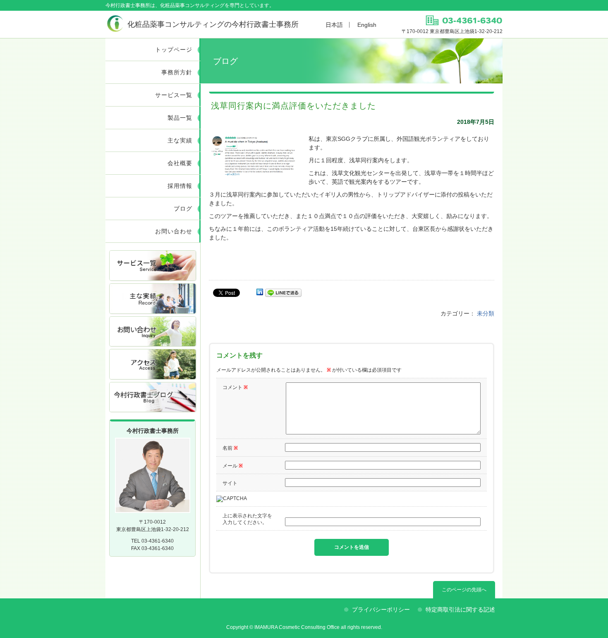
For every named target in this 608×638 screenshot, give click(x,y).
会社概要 (180, 163)
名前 (230, 448)
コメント (235, 387)
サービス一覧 (173, 95)
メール (233, 466)
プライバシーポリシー (381, 609)
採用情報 (180, 186)
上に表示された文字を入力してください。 (247, 519)
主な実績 (180, 140)
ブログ (183, 208)
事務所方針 (176, 72)
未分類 (485, 313)
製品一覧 (180, 117)
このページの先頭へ (464, 590)
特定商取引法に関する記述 (460, 609)
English (366, 24)
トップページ (173, 49)
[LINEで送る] (283, 292)
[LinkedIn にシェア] (259, 292)
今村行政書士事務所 (213, 24)
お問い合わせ (173, 231)
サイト (230, 483)
